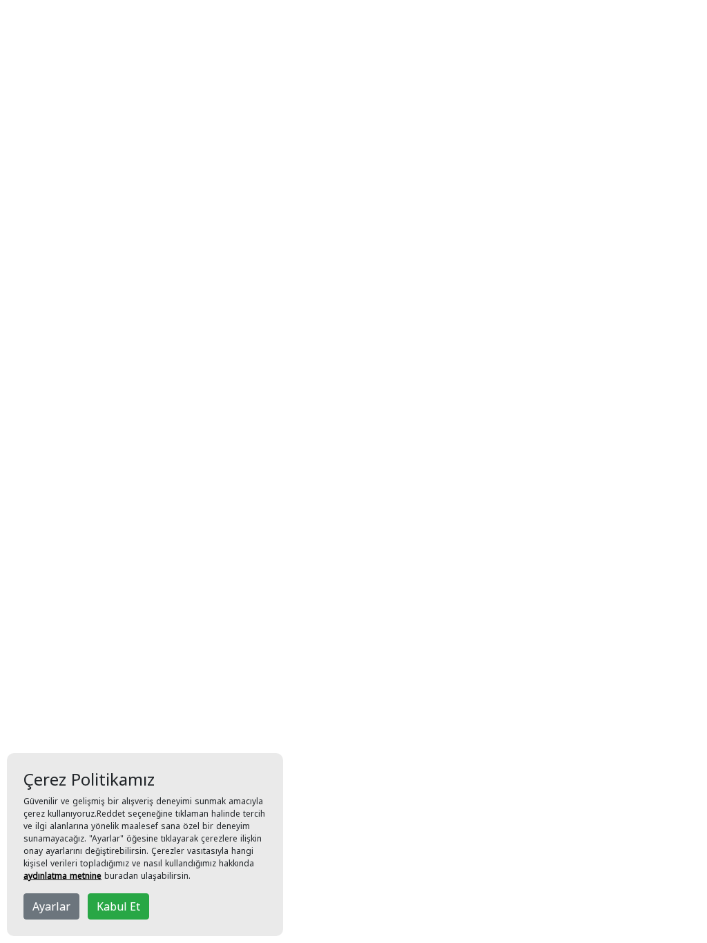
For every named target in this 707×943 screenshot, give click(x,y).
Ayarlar (51, 906)
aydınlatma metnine (62, 876)
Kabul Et (118, 906)
